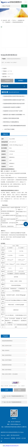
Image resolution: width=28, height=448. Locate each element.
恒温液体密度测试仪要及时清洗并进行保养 (14, 103)
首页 (9, 20)
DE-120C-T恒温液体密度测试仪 (13, 402)
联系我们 (20, 80)
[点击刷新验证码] (15, 382)
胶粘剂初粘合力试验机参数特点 (11, 122)
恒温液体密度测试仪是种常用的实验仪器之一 (14, 96)
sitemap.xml (7, 438)
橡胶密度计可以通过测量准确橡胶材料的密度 (14, 125)
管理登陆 (13, 438)
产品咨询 (7, 80)
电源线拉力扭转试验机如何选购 (11, 118)
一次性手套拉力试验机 (8, 129)
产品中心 (14, 20)
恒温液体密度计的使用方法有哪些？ (12, 107)
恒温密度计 (8, 22)
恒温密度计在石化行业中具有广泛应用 (12, 111)
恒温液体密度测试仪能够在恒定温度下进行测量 (14, 100)
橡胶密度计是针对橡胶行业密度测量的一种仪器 (14, 114)
